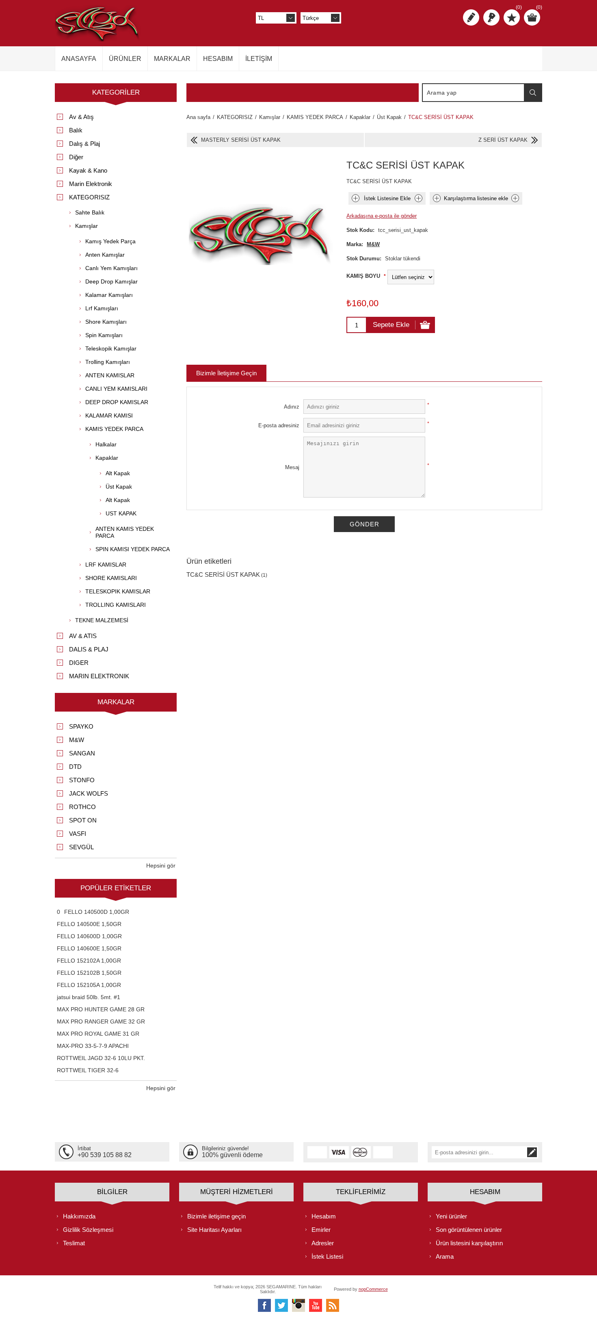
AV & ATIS (83, 635)
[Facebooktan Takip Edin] (264, 1305)
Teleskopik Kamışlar (110, 348)
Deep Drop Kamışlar (111, 281)
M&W (373, 244)
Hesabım (323, 1216)
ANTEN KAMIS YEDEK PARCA (124, 532)
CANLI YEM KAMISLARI (116, 388)
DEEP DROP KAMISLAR (116, 402)
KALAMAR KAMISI (109, 415)
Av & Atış (81, 116)
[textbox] (473, 92)
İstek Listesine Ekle (387, 198)
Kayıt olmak (471, 17)
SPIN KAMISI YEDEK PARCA (132, 549)
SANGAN (82, 753)
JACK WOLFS (88, 793)
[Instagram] (298, 1305)
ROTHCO (82, 806)
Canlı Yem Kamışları (111, 268)
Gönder (364, 524)
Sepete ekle (391, 325)
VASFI (77, 833)
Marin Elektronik (90, 183)
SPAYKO (81, 726)
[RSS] (332, 1305)
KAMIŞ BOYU (364, 276)
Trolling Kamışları (107, 362)
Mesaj (292, 467)
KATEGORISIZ (89, 197)
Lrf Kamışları (101, 308)
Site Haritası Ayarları (214, 1229)
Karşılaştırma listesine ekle (476, 198)
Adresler (322, 1243)
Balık (75, 130)
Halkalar (106, 444)
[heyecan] (281, 1305)
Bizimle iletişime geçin (216, 1216)
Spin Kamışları (104, 335)
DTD (75, 766)
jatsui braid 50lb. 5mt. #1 (88, 997)
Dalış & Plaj (84, 143)
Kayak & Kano (88, 170)
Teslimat (74, 1243)
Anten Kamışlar (105, 254)
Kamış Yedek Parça (110, 241)
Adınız (291, 407)
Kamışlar (86, 226)
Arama (532, 92)
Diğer (76, 157)
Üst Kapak (119, 486)
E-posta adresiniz (278, 425)
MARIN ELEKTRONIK (99, 676)
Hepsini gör (160, 865)
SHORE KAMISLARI (111, 578)
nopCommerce (373, 1289)
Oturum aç (491, 17)
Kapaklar (106, 457)
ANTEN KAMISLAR (109, 375)
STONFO (82, 780)
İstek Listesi (327, 1256)
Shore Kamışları (106, 321)
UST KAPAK (121, 513)
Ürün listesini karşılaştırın (469, 1243)
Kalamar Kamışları (109, 295)
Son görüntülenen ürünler (469, 1229)
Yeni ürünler (451, 1216)
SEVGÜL (81, 847)
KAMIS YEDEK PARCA (114, 429)
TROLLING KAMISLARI (115, 605)
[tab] (226, 373)
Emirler (321, 1229)
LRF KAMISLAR (105, 564)
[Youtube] (315, 1305)
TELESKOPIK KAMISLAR (117, 591)
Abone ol (532, 1152)
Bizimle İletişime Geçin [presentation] (226, 373)
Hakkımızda (79, 1216)
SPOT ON (83, 820)
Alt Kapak (118, 473)
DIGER (79, 662)
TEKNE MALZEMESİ (101, 620)
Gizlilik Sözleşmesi (88, 1229)
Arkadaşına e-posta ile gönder (381, 216)
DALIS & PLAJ (88, 649)
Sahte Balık (89, 212)
